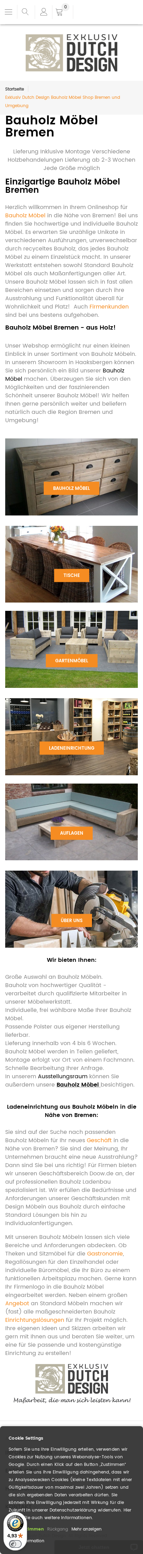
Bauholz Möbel (71, 488)
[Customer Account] (43, 12)
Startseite (14, 89)
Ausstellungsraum (62, 1076)
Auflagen (71, 833)
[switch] (15, 1544)
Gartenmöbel (71, 660)
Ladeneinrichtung (71, 748)
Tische (72, 575)
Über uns (72, 920)
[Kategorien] (8, 12)
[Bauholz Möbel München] (72, 1367)
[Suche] (25, 12)
